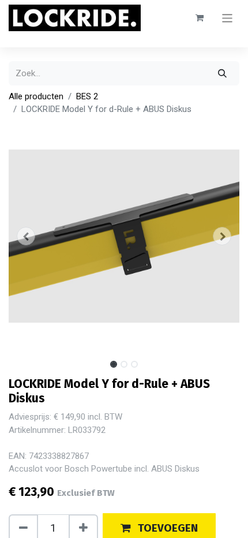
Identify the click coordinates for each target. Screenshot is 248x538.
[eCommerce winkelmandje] (200, 18)
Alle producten (36, 96)
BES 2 (87, 96)
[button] (26, 236)
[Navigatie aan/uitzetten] (227, 17)
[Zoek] (222, 73)
